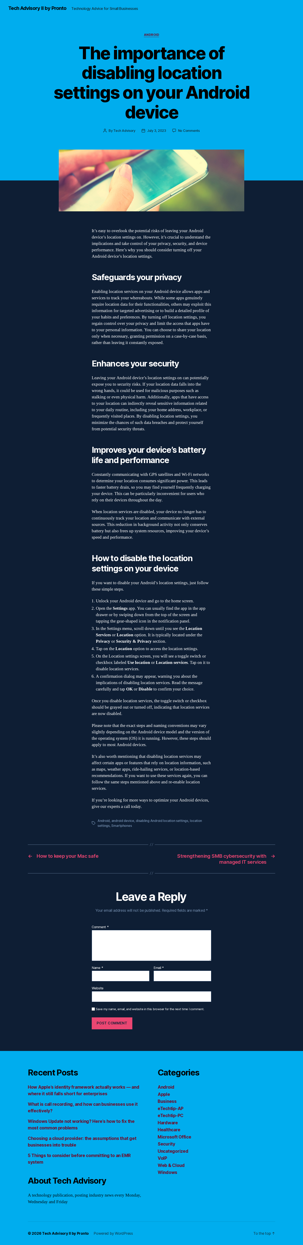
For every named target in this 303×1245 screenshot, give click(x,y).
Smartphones (121, 826)
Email (159, 968)
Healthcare (169, 1129)
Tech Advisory (124, 131)
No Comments (189, 131)
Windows (167, 1172)
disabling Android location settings (162, 821)
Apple (164, 1094)
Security (166, 1144)
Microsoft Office (174, 1137)
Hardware (168, 1122)
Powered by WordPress (113, 1233)
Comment (100, 927)
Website (97, 988)
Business (167, 1101)
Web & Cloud (171, 1165)
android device (123, 821)
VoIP (162, 1158)
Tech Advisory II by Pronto (37, 8)
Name (97, 968)
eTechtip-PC (170, 1115)
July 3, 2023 (156, 131)
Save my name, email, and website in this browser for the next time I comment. (150, 1009)
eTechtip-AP (170, 1108)
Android (151, 35)
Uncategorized (173, 1151)
